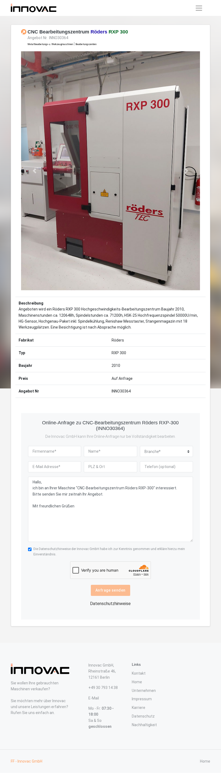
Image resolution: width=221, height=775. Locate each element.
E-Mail (93, 698)
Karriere (138, 707)
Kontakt (139, 673)
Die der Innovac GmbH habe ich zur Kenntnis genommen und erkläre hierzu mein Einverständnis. (109, 551)
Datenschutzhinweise (55, 549)
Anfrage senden (110, 590)
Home (137, 682)
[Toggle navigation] (199, 8)
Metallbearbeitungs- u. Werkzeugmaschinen (50, 44)
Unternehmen (144, 690)
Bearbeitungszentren (85, 44)
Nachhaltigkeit (144, 725)
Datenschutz (143, 716)
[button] (34, 170)
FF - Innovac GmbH (26, 761)
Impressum (142, 699)
